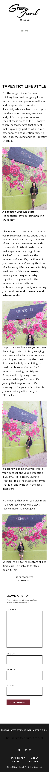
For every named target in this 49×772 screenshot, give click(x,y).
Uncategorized (24, 577)
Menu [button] (26, 20)
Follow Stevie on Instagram (26, 730)
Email (11, 669)
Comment (13, 609)
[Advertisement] (24, 58)
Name (11, 653)
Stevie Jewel (24, 11)
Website (11, 685)
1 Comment (24, 580)
